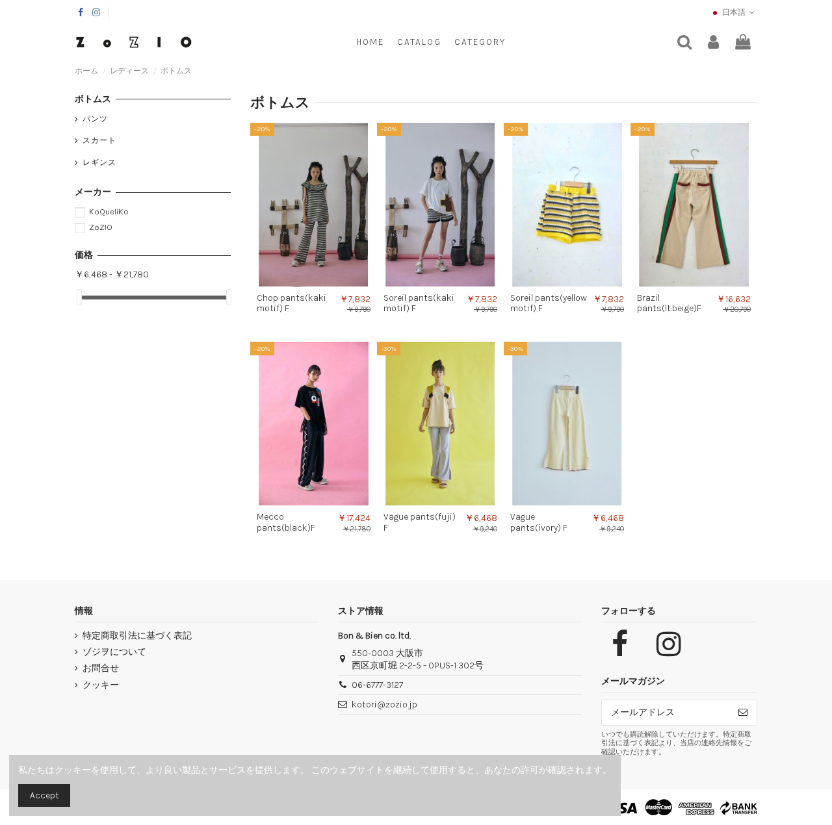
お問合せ (101, 668)
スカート (99, 140)
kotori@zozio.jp (384, 704)
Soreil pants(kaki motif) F (419, 303)
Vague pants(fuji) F (420, 522)
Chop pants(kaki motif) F (291, 303)
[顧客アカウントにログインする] (713, 42)
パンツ (95, 118)
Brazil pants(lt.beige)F (669, 303)
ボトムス (93, 99)
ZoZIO (100, 227)
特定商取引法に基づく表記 (137, 635)
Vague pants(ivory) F (538, 522)
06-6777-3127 (377, 685)
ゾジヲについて (114, 651)
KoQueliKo (109, 211)
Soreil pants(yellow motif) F (548, 303)
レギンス (99, 162)
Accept (44, 795)
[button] (480, 42)
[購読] (743, 712)
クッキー (101, 685)
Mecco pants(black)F (286, 522)
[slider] (79, 297)
